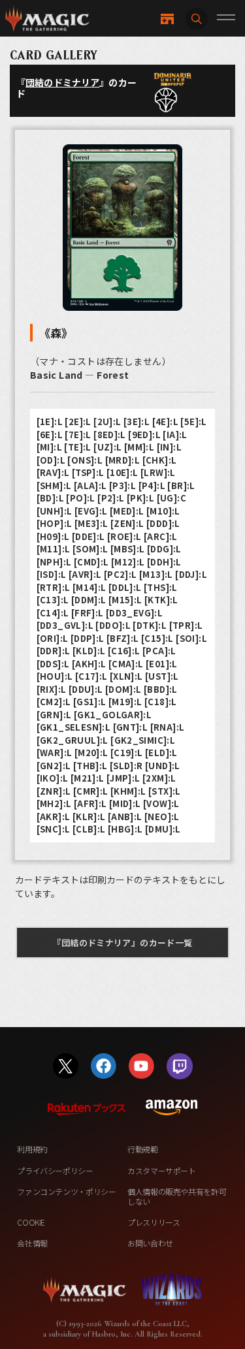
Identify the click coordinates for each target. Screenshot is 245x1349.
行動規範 (142, 1148)
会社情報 (32, 1242)
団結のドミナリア (62, 82)
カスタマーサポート (161, 1170)
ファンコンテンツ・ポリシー (66, 1191)
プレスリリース (153, 1222)
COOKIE (31, 1222)
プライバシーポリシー (55, 1170)
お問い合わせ (150, 1242)
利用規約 (32, 1148)
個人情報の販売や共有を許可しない (176, 1196)
